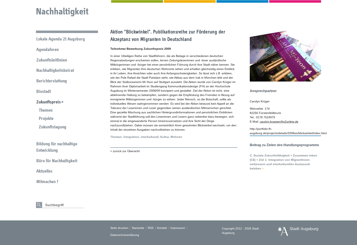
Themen (45, 110)
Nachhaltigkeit (62, 11)
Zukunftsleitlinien (51, 60)
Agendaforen (47, 49)
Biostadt (43, 91)
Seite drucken (119, 228)
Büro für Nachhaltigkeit (56, 160)
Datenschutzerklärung (124, 235)
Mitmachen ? (47, 181)
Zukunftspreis (48, 101)
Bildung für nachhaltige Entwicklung (56, 147)
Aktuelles (44, 171)
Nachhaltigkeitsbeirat (55, 70)
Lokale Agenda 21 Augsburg (60, 38)
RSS (151, 228)
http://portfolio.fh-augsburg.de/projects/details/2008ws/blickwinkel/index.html (285, 131)
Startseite (138, 228)
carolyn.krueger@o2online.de (279, 121)
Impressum (177, 228)
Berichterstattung (51, 80)
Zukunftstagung (52, 126)
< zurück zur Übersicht (125, 151)
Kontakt (162, 228)
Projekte (46, 118)
